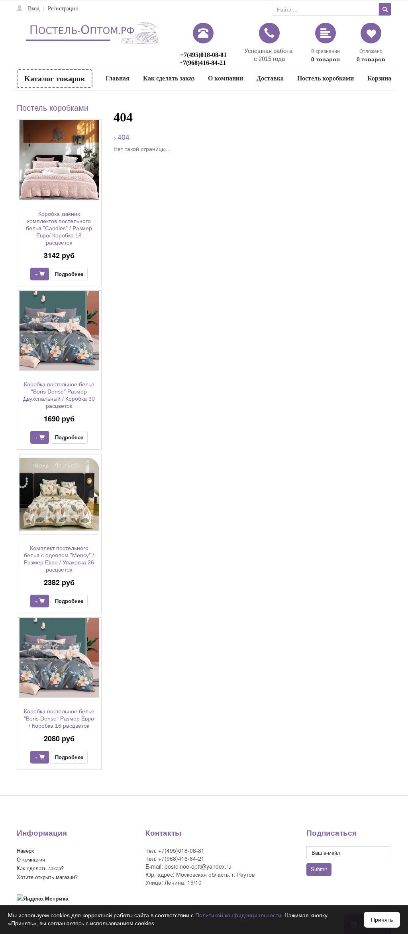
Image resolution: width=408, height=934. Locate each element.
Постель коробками (325, 78)
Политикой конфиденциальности (238, 915)
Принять (382, 919)
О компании (225, 78)
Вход (33, 9)
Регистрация (63, 9)
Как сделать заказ (168, 78)
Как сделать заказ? (40, 868)
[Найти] (385, 9)
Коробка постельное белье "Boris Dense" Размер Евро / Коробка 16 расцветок (59, 718)
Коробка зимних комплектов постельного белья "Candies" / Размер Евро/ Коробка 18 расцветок (59, 228)
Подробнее (69, 274)
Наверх (25, 850)
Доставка (270, 78)
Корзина (379, 78)
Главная (117, 78)
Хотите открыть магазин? (47, 877)
